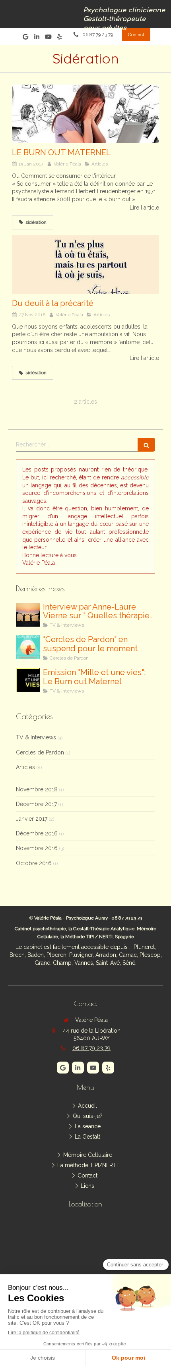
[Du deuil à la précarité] (85, 264)
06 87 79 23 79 (91, 1048)
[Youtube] (48, 38)
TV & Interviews (36, 737)
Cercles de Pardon (40, 752)
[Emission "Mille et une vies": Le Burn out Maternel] (28, 680)
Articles (25, 767)
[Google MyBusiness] (25, 38)
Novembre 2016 (37, 848)
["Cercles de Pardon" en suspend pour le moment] (28, 647)
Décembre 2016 (37, 833)
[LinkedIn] (36, 38)
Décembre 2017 (36, 804)
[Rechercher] (146, 445)
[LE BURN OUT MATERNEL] (85, 114)
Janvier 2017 (31, 819)
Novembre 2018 (37, 789)
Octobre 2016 (34, 863)
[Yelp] (59, 38)
